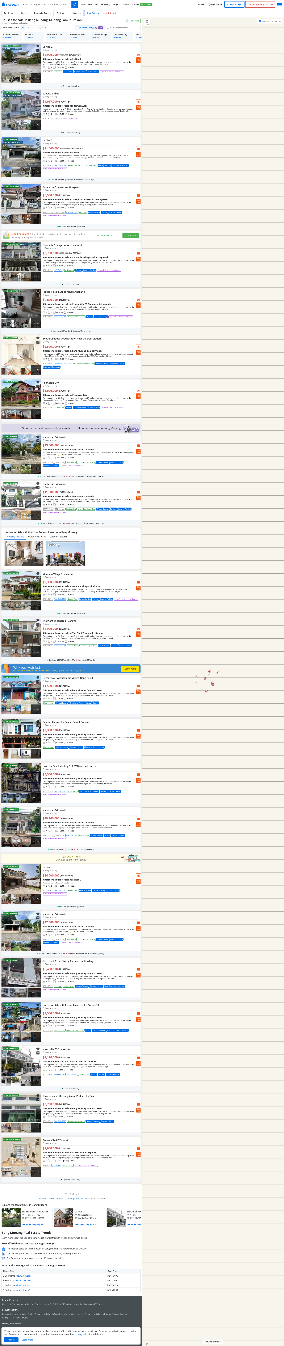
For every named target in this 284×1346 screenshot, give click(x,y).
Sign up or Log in (234, 4)
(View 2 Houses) (23, 1275)
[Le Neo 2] (79, 1217)
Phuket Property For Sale (39, 1314)
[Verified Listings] (90, 27)
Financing (105, 4)
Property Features (15, 536)
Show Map (134, 20)
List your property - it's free (260, 4)
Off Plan (30, 28)
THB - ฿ (201, 4)
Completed (41, 28)
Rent (90, 4)
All (23, 28)
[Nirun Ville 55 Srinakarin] (132, 1217)
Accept (11, 1339)
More (76, 13)
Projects (116, 4)
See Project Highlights (32, 1224)
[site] (10, 4)
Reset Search (109, 13)
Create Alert (131, 235)
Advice (126, 4)
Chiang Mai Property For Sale (15, 1317)
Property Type (41, 13)
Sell (96, 4)
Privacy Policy (82, 1334)
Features (61, 13)
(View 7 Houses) (23, 1285)
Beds (23, 13)
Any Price (8, 13)
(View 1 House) (23, 1290)
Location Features (58, 536)
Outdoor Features (37, 536)
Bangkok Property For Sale (14, 1314)
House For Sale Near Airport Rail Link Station (21, 1304)
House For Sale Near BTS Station (57, 1304)
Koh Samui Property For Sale (114, 1314)
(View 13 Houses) (24, 1280)
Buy (83, 4)
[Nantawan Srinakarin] (27, 1217)
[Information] (96, 28)
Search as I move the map (271, 21)
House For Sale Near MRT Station (88, 1304)
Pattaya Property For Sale (63, 1314)
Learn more (132, 668)
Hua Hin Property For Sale (88, 1314)
